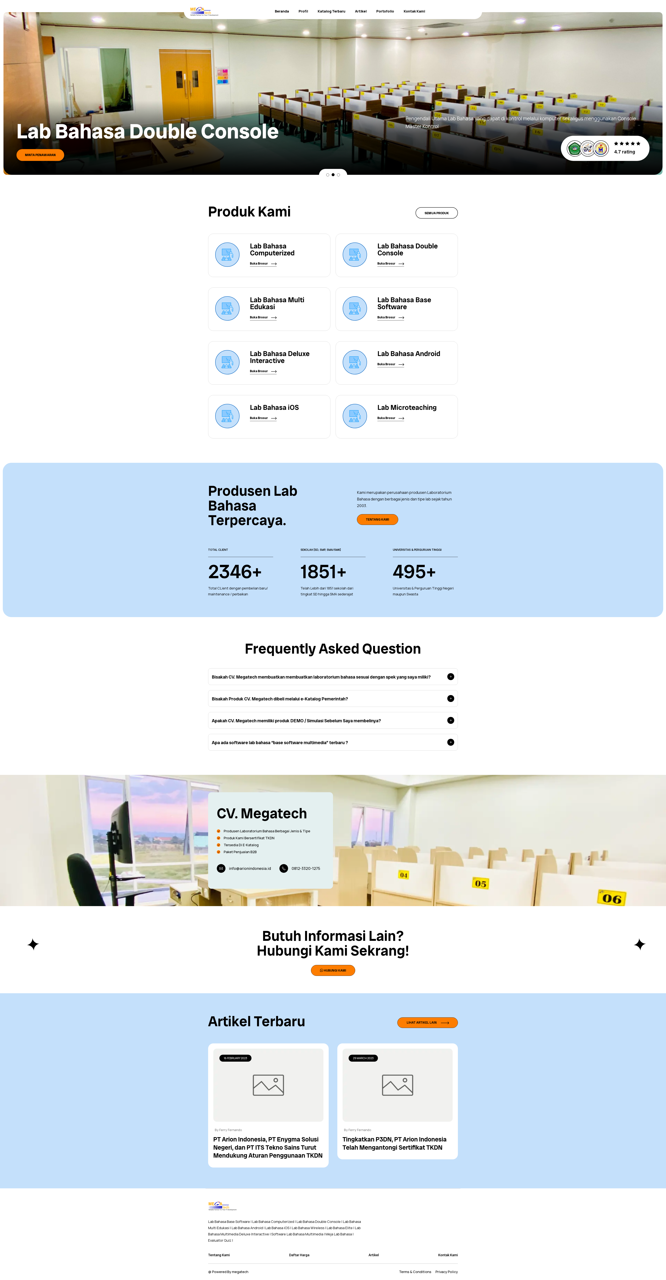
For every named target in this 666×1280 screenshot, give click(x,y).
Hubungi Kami (335, 970)
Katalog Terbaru (331, 11)
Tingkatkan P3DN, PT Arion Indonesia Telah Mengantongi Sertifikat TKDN (395, 1143)
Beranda (282, 11)
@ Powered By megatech (228, 1271)
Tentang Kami (377, 519)
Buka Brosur (259, 263)
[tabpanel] (333, 90)
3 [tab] (338, 174)
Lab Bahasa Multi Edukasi (277, 303)
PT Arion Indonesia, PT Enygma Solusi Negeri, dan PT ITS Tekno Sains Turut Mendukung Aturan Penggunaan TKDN (268, 1147)
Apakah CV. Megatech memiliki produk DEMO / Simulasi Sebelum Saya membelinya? (296, 721)
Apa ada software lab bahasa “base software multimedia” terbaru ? (280, 743)
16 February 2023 (235, 1058)
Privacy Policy (447, 1271)
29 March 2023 (363, 1058)
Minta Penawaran (40, 149)
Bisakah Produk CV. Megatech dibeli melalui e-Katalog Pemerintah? (280, 699)
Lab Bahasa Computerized (272, 249)
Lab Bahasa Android (408, 353)
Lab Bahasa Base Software (404, 303)
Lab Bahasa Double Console (407, 249)
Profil (303, 11)
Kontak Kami (414, 11)
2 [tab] (333, 174)
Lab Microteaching (407, 407)
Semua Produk (437, 213)
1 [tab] (327, 174)
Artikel (361, 11)
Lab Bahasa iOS (274, 407)
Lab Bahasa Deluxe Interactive (280, 357)
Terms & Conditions (415, 1271)
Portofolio (385, 11)
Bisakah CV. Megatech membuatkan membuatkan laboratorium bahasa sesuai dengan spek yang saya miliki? (321, 677)
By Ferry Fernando (228, 1130)
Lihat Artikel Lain (422, 1022)
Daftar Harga (299, 1255)
